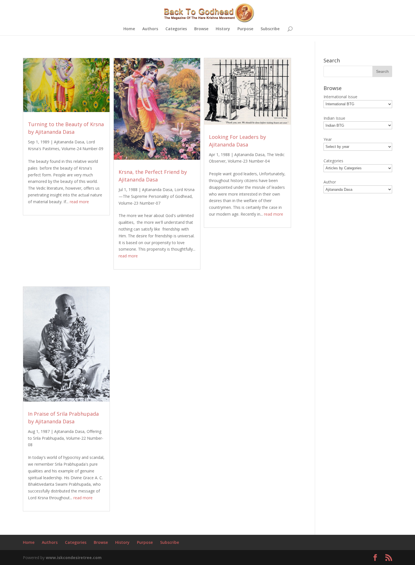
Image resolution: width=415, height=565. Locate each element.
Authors (150, 29)
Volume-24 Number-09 (82, 148)
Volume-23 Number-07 (139, 203)
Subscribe (270, 29)
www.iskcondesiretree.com (74, 557)
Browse (201, 29)
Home (129, 29)
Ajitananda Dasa (69, 141)
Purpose (245, 29)
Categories (176, 29)
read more (79, 201)
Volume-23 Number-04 (249, 161)
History (223, 29)
